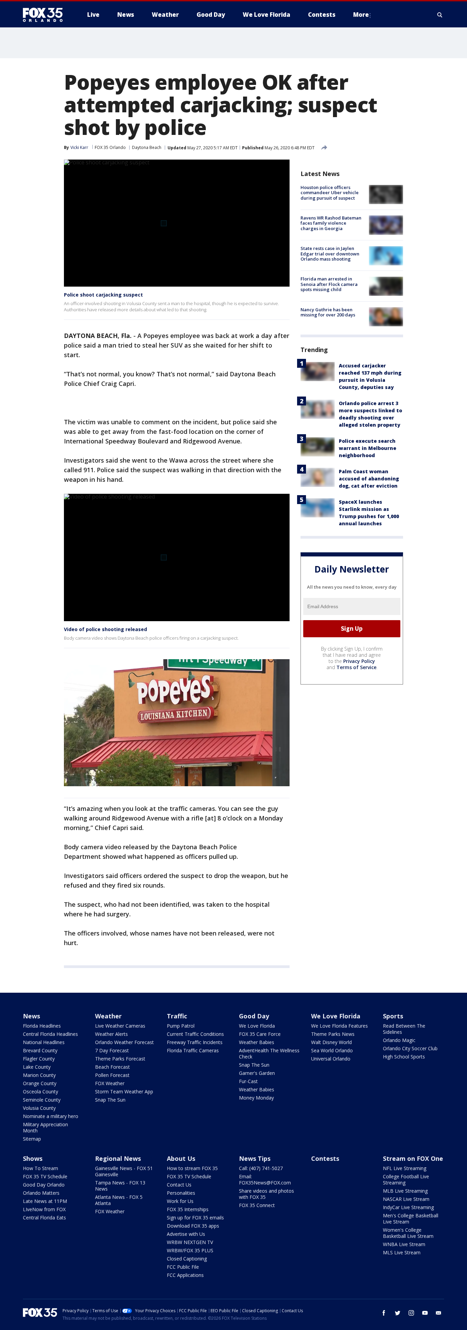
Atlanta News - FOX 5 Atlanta (119, 1200)
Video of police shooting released (105, 629)
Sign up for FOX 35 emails (195, 1217)
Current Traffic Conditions (195, 1034)
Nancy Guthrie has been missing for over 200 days (328, 312)
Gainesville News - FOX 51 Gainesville (124, 1171)
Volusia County (39, 1108)
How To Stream (40, 1168)
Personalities (181, 1193)
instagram (411, 1312)
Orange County (39, 1083)
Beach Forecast (112, 1067)
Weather (108, 1016)
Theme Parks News (333, 1034)
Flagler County (39, 1058)
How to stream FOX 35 (192, 1168)
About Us (181, 1158)
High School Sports (404, 1056)
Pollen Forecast (112, 1075)
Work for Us (180, 1201)
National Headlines (44, 1042)
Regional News (118, 1158)
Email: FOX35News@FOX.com (265, 1179)
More (361, 14)
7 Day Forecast (112, 1050)
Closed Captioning (187, 1258)
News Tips (254, 1158)
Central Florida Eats (44, 1217)
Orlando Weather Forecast (124, 1042)
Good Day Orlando (44, 1184)
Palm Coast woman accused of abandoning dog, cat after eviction (369, 478)
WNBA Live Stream (404, 1244)
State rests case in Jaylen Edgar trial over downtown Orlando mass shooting (330, 254)
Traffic (177, 1016)
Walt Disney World (331, 1042)
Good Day (254, 1016)
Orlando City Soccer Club (410, 1048)
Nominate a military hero (50, 1116)
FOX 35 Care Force (260, 1034)
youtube (424, 1312)
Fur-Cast (248, 1081)
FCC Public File (183, 1267)
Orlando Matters (41, 1193)
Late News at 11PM (45, 1201)
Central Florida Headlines (50, 1034)
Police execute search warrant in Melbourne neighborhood (367, 448)
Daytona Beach (146, 147)
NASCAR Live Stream (406, 1199)
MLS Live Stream (402, 1252)
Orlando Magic (399, 1040)
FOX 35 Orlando (110, 147)
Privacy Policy (359, 661)
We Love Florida (257, 1025)
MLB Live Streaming (405, 1191)
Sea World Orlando (332, 1050)
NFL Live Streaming (404, 1168)
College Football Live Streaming (406, 1179)
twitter (397, 1312)
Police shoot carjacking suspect (103, 294)
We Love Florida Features (339, 1025)
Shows (32, 1158)
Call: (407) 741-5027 (261, 1168)
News (31, 1016)
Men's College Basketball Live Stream (410, 1218)
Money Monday (256, 1097)
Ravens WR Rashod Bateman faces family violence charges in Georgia (331, 223)
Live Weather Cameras (120, 1025)
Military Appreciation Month (45, 1127)
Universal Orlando (330, 1058)
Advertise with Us (186, 1234)
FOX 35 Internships (188, 1209)
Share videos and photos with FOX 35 (266, 1194)
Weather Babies (256, 1042)
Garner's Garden (257, 1073)
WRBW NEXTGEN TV (190, 1242)
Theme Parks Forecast (120, 1058)
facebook (383, 1312)
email (438, 1312)
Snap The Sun (110, 1099)
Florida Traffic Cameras (193, 1050)
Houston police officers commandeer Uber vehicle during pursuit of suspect (330, 192)
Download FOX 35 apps (193, 1225)
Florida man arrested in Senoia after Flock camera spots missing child (329, 284)
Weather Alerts (111, 1034)
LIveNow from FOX (44, 1209)
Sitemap (32, 1138)
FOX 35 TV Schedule (45, 1176)
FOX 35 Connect (257, 1205)
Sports (393, 1016)
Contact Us (179, 1184)
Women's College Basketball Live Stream (408, 1233)
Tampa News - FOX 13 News (120, 1185)
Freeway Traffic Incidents (195, 1042)
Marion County (39, 1075)
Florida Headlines (42, 1025)
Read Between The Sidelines (404, 1028)
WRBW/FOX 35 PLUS (190, 1250)
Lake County (37, 1067)
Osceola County (40, 1091)
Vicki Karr (79, 147)
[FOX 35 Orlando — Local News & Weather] (45, 15)
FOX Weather (109, 1083)
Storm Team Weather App (124, 1091)
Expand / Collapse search (440, 15)
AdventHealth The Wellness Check (269, 1053)
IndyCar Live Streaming (408, 1207)
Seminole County (42, 1099)
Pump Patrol (181, 1025)
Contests (325, 1158)
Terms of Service (356, 667)
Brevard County (40, 1050)
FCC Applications (185, 1275)
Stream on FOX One (413, 1158)
